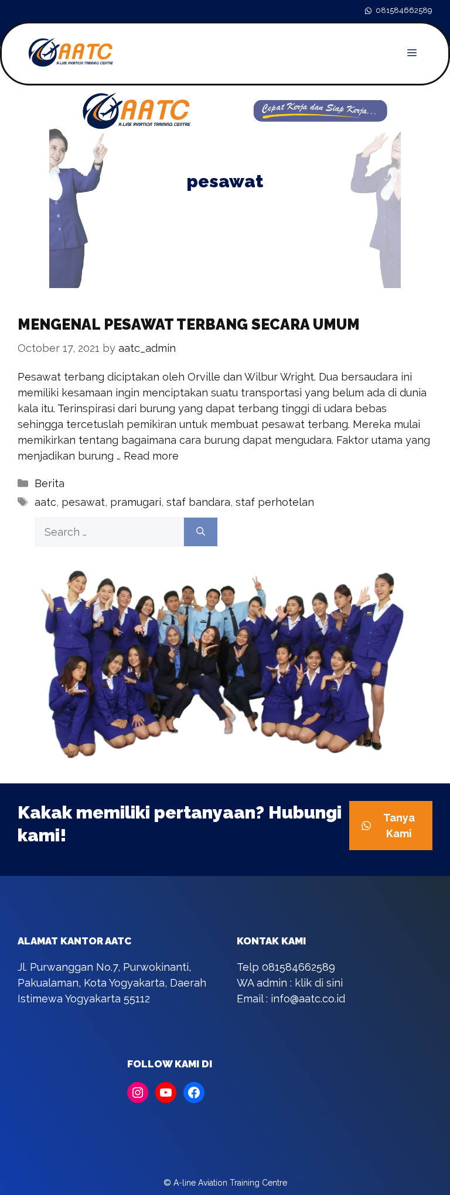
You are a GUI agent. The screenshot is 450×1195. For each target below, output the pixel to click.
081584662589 (404, 10)
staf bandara (198, 502)
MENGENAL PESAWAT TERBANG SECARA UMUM (189, 324)
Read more (151, 456)
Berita (49, 483)
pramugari (135, 502)
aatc (45, 502)
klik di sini (319, 983)
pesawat (83, 502)
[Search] (200, 532)
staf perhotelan (275, 502)
